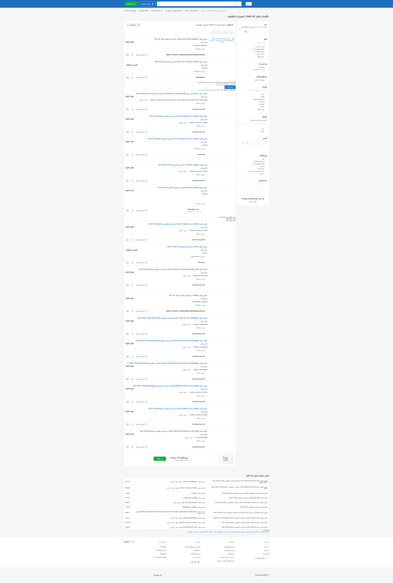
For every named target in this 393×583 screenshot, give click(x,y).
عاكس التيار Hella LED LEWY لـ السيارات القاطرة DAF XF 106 (248, 498)
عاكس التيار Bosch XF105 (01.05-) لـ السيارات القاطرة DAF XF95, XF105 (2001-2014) (240, 518)
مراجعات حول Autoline (227, 557)
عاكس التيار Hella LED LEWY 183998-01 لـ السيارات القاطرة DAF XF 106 (180, 39)
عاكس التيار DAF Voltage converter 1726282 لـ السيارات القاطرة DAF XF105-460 (177, 139)
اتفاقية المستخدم (203, 90)
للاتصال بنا (266, 554)
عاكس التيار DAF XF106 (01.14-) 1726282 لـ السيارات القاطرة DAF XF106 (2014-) (178, 116)
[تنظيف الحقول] (240, 29)
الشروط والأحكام (229, 547)
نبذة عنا (266, 547)
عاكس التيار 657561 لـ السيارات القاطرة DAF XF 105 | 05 (187, 247)
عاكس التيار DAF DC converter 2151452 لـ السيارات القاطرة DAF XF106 (181, 62)
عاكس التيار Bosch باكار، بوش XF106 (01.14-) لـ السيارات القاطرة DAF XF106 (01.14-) (240, 512)
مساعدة (266, 550)
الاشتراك (230, 87)
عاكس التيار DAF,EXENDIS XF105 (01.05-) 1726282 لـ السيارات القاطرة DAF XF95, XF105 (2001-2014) (170, 386)
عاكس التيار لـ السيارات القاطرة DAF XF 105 (254, 507)
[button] (132, 55)
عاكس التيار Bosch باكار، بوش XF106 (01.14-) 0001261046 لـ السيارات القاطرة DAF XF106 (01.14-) (171, 93)
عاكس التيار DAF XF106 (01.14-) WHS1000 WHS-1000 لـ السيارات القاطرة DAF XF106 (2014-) (173, 269)
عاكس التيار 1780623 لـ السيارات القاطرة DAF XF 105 (188, 295)
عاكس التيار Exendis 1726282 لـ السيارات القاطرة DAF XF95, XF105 (182, 165)
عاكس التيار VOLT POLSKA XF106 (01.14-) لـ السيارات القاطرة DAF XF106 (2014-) (241, 502)
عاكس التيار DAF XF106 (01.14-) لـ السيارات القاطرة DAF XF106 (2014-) (245, 522)
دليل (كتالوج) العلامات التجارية (225, 561)
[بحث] (239, 4)
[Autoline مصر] (261, 4)
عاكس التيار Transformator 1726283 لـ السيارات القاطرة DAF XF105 (182, 187)
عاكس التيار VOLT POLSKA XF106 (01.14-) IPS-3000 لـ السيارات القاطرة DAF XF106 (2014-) (173, 431)
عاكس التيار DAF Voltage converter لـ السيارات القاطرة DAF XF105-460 (245, 493)
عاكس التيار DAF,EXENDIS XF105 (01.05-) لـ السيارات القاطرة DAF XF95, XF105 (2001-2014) (240, 487)
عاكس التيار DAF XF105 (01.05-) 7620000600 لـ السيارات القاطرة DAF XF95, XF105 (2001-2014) (172, 318)
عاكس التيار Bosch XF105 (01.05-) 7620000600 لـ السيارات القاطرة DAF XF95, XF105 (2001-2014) (171, 341)
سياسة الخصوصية (214, 90)
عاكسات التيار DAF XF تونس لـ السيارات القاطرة (202, 532)
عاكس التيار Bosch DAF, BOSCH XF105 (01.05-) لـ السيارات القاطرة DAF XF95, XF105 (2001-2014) (240, 481)
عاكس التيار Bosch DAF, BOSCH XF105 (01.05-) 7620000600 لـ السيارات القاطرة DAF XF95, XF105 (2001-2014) (166, 363)
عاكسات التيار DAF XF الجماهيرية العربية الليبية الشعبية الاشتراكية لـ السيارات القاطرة (243, 532)
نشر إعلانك (159, 459)
